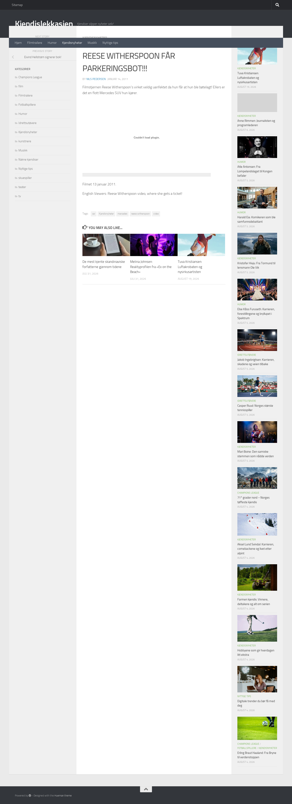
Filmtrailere (34, 43)
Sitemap (17, 5)
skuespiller (25, 178)
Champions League (30, 77)
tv (19, 196)
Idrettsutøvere (27, 123)
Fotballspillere (27, 104)
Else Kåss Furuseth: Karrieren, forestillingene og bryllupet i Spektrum (256, 313)
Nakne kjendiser (28, 159)
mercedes (122, 213)
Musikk (92, 43)
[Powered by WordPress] (30, 795)
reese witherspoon (140, 213)
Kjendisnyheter (72, 43)
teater (22, 187)
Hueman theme (63, 795)
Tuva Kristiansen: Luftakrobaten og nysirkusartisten (190, 267)
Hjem (18, 43)
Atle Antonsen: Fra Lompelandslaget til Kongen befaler (254, 171)
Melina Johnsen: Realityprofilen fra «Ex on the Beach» (151, 267)
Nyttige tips (110, 43)
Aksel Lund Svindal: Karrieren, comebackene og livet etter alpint (255, 549)
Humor (52, 43)
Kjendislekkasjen (44, 24)
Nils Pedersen (96, 79)
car (93, 213)
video (156, 213)
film (20, 86)
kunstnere (24, 141)
